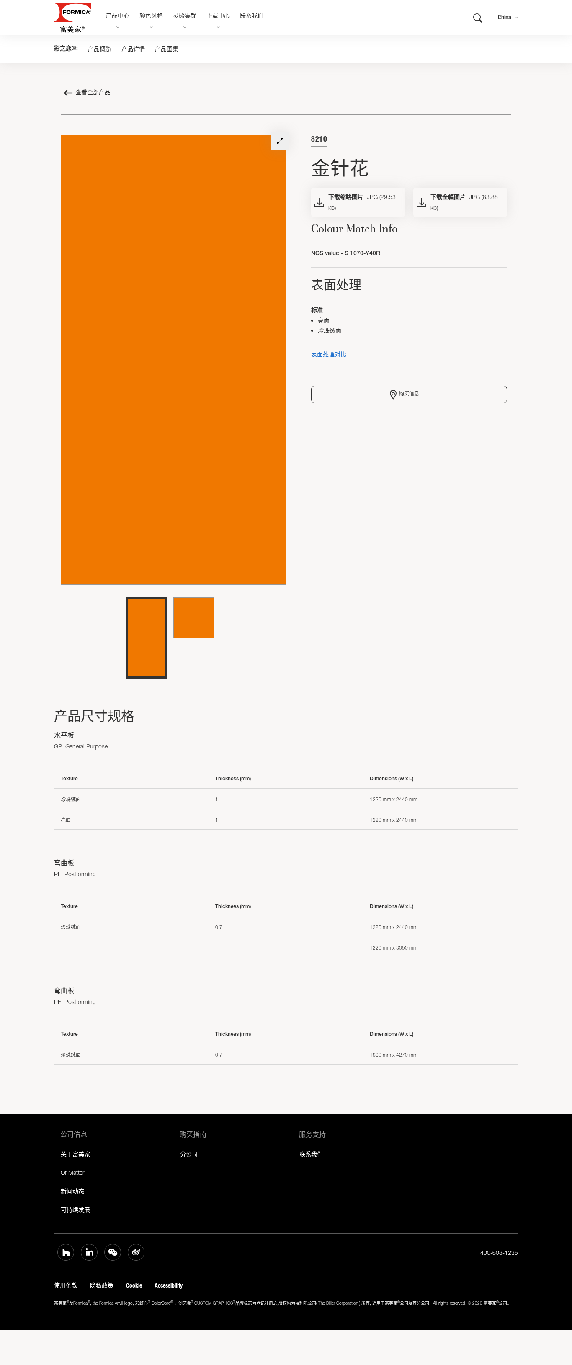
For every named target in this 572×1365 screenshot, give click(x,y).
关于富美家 (75, 1154)
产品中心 (117, 16)
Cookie (134, 1285)
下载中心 (218, 16)
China (504, 17)
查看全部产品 (93, 93)
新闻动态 (72, 1191)
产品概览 (99, 49)
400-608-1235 (499, 1252)
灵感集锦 (184, 16)
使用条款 (65, 1285)
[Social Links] (66, 1252)
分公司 (189, 1154)
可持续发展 (75, 1209)
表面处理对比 (328, 354)
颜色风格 (151, 16)
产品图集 (166, 49)
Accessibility (169, 1285)
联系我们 (251, 16)
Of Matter (72, 1172)
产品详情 (133, 49)
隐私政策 (101, 1285)
